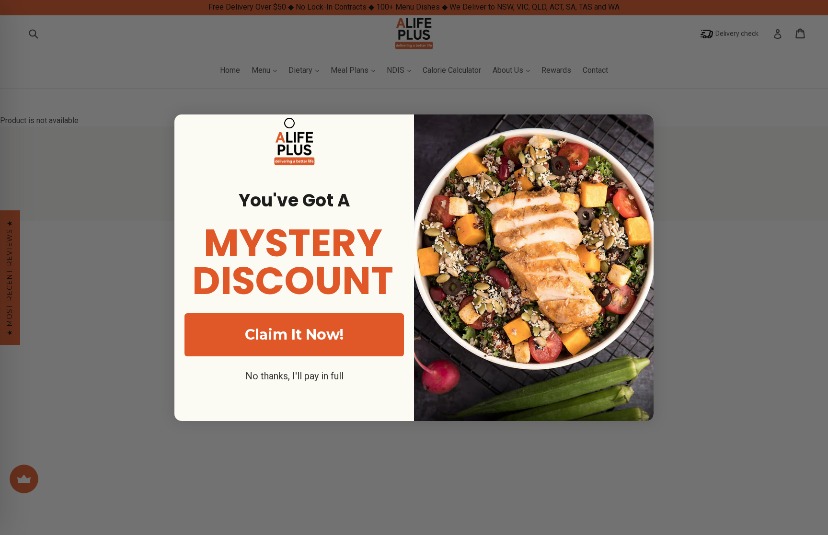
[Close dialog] (289, 123)
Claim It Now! (294, 334)
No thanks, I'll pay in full (294, 376)
